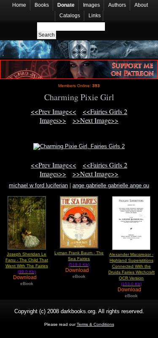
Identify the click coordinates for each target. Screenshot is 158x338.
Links (94, 16)
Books (42, 5)
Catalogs (69, 16)
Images (91, 5)
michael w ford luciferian (38, 185)
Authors (117, 5)
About (141, 5)
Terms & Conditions (95, 324)
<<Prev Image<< (53, 111)
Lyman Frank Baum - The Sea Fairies (79, 258)
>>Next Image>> (95, 120)
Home (19, 5)
